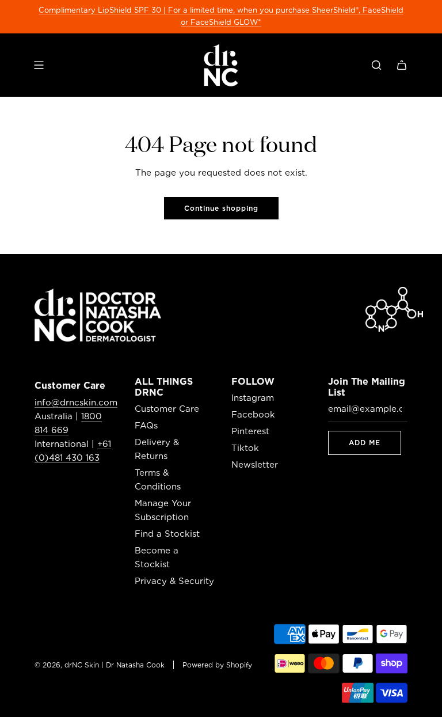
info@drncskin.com (76, 402)
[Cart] (401, 65)
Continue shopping (221, 208)
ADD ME (364, 442)
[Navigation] (38, 65)
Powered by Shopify (217, 665)
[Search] (376, 65)
